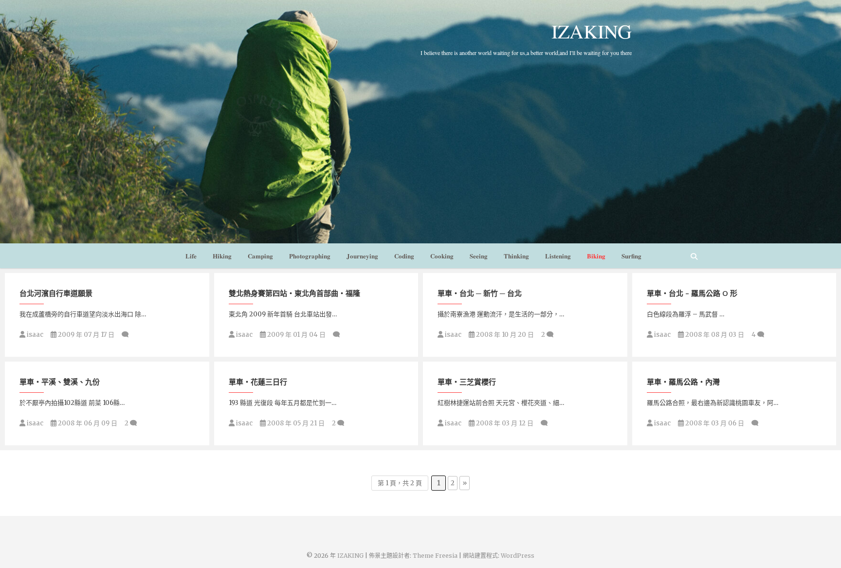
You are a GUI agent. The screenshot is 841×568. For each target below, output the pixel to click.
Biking (596, 255)
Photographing (309, 255)
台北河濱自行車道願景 (55, 293)
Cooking (442, 255)
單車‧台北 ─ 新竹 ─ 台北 (480, 293)
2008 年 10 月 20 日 (504, 334)
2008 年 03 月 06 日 (714, 423)
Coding (404, 255)
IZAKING (591, 31)
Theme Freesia (435, 555)
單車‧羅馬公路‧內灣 (683, 381)
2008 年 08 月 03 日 (714, 334)
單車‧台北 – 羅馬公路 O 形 (692, 293)
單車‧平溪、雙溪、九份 (59, 381)
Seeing (479, 255)
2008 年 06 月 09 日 (86, 423)
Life (191, 255)
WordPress (517, 555)
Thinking (516, 255)
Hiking (222, 255)
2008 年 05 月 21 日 (295, 423)
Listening (558, 255)
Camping (260, 255)
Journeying (362, 255)
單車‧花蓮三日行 (258, 381)
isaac (34, 334)
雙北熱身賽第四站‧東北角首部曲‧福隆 (294, 293)
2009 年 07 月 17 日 (85, 334)
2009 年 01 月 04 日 (296, 334)
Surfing (631, 255)
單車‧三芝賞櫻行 (467, 381)
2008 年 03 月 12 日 (504, 423)
